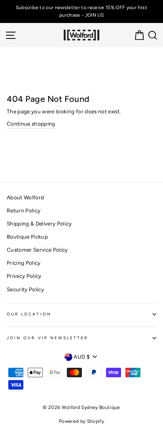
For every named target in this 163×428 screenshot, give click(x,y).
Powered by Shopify (81, 421)
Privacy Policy (24, 276)
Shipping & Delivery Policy (39, 223)
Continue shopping (31, 123)
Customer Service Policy (37, 249)
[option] (81, 11)
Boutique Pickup (27, 236)
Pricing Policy (24, 263)
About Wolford (25, 197)
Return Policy (23, 210)
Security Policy (25, 289)
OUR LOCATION (29, 314)
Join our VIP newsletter (47, 337)
